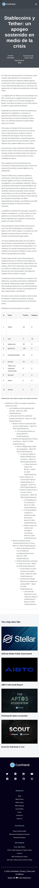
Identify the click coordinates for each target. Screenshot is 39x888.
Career (19, 812)
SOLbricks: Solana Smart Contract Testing (19, 860)
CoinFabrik (10, 58)
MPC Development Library (19, 856)
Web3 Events (19, 799)
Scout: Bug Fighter (19, 847)
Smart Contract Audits (19, 831)
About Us (19, 818)
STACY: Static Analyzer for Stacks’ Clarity (19, 850)
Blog (19, 63)
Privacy (22, 871)
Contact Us (19, 815)
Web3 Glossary (19, 805)
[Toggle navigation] (31, 4)
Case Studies (19, 809)
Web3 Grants (19, 802)
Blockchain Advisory (19, 837)
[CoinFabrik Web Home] (19, 765)
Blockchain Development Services (19, 834)
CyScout (19, 853)
